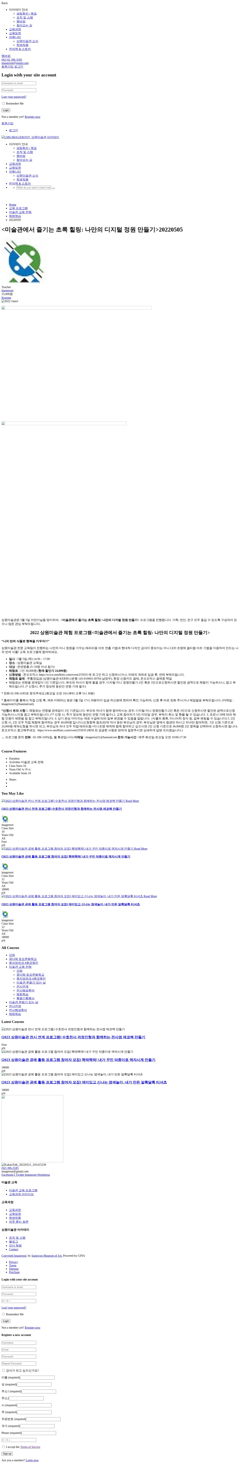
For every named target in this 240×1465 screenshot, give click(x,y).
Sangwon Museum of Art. (47, 1255)
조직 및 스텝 (24, 17)
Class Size (8, 828)
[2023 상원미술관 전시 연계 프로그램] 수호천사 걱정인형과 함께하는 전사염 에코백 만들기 (62, 808)
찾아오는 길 (24, 25)
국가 (11, 1426)
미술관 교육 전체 (20, 212)
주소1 (11, 1391)
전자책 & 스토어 (20, 49)
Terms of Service (30, 1447)
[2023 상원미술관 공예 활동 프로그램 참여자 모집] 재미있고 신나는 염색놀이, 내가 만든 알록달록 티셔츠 (71, 904)
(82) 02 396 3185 (12, 59)
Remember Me (14, 103)
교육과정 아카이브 (21, 1194)
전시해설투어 (25, 990)
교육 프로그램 (18, 208)
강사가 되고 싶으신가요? (22, 1370)
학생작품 (22, 45)
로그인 (18, 66)
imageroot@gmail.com (15, 63)
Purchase (14, 1272)
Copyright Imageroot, (14, 1255)
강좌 (12, 955)
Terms (12, 1265)
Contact (13, 1249)
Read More (132, 800)
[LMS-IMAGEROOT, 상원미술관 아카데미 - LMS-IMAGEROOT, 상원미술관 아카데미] (30, 137)
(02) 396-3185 (10, 1168)
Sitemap (14, 1268)
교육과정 (15, 29)
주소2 (5, 1398)
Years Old (7, 835)
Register (6, 297)
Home (12, 204)
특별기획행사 (25, 998)
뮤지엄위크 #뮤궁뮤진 (23, 962)
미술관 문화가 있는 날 (31, 982)
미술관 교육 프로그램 (23, 1190)
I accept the (23, 1447)
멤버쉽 (21, 21)
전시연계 (22, 986)
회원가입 (8, 66)
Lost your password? (14, 96)
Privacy (13, 1262)
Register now (32, 116)
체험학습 (15, 216)
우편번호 (14, 1419)
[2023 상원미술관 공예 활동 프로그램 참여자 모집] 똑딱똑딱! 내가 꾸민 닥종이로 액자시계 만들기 (66, 856)
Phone (11, 1432)
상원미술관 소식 (27, 41)
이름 (11, 1377)
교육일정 (15, 33)
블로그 (13, 1241)
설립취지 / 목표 (26, 13)
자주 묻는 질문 (18, 1221)
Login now (32, 1460)
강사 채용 (15, 1245)
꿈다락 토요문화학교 (23, 959)
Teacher (6, 287)
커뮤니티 (15, 37)
